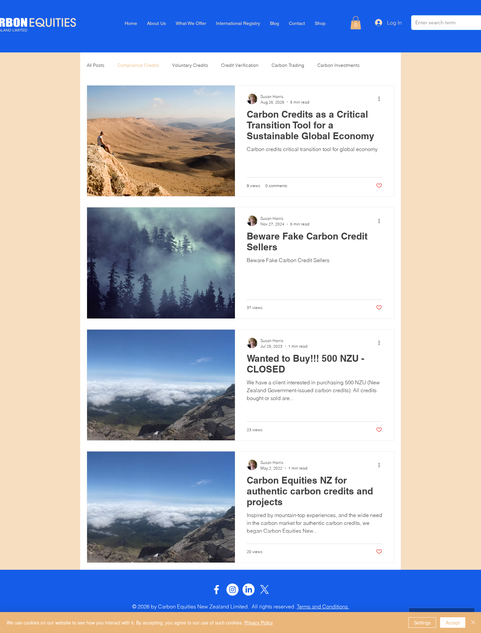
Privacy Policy (258, 622)
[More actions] (381, 99)
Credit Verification (239, 65)
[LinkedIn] (248, 590)
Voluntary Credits (190, 65)
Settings (422, 622)
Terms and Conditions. (323, 606)
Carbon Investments (338, 65)
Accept (453, 622)
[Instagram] (232, 590)
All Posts (95, 65)
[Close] (473, 622)
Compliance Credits (138, 65)
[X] (264, 590)
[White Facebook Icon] (216, 590)
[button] (355, 22)
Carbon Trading (288, 65)
